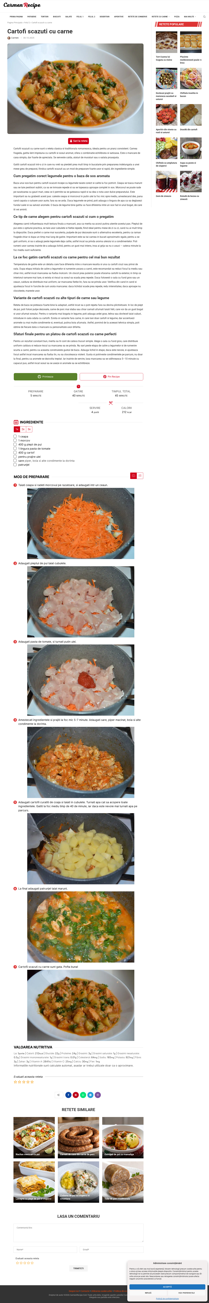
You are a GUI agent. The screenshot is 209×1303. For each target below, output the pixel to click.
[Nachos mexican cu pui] (34, 1137)
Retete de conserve (137, 17)
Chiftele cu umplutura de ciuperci (166, 164)
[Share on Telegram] (90, 1095)
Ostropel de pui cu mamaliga (119, 1154)
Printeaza (47, 376)
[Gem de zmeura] (166, 181)
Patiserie (31, 17)
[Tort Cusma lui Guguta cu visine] (166, 42)
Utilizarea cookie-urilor (101, 1291)
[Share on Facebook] (68, 1095)
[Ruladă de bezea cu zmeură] (191, 181)
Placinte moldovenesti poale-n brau (191, 60)
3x (29, 429)
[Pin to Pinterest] (76, 1095)
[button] (15, 1082)
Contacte (85, 1291)
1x (16, 429)
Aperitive (118, 17)
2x (23, 429)
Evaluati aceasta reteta (27, 1258)
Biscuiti (57, 17)
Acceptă (167, 1287)
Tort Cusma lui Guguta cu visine (164, 58)
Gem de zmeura (163, 196)
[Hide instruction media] (140, 476)
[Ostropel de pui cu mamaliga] (123, 1137)
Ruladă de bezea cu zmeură (189, 197)
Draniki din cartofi (188, 129)
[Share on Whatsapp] (83, 1095)
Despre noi (74, 1291)
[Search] (204, 17)
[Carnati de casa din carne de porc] (78, 1137)
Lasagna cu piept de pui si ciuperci (33, 1198)
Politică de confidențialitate (167, 1299)
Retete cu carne (160, 17)
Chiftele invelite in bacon (189, 94)
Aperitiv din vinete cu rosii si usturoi (166, 131)
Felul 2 (91, 17)
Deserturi (105, 17)
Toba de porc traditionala (117, 1198)
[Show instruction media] (133, 476)
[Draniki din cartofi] (191, 115)
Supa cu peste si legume (188, 164)
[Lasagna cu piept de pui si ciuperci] (34, 1182)
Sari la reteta (80, 140)
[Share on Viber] (98, 1095)
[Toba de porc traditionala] (123, 1182)
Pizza (176, 17)
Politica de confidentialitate (127, 1291)
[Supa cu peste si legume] (191, 148)
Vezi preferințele (186, 1293)
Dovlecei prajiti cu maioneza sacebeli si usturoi (166, 96)
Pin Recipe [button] (113, 376)
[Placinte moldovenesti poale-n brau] (191, 42)
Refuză (148, 1293)
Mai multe (189, 17)
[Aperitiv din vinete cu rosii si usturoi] (166, 115)
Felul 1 (80, 17)
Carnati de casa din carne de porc (77, 1154)
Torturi (45, 17)
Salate (68, 17)
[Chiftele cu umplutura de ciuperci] (166, 148)
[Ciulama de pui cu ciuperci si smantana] (78, 1182)
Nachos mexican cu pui (28, 1154)
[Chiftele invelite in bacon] (191, 78)
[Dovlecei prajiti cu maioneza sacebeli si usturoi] (166, 78)
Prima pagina (16, 17)
